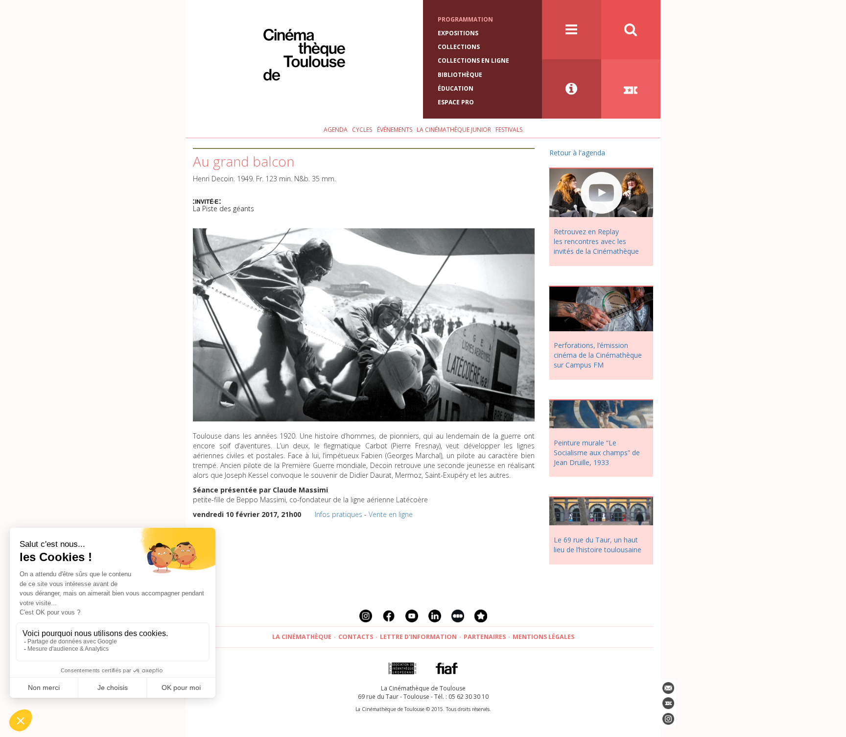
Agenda (336, 129)
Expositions (458, 33)
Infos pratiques (338, 514)
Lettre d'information (418, 637)
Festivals (508, 129)
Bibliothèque (460, 75)
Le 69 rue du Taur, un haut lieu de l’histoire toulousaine (597, 544)
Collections (459, 47)
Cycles (362, 129)
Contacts (355, 637)
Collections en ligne (473, 60)
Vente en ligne (391, 514)
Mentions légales (543, 637)
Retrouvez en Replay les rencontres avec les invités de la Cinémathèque (596, 241)
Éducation (455, 88)
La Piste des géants (223, 208)
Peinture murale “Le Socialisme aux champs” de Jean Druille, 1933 (597, 452)
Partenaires (485, 637)
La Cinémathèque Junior (454, 129)
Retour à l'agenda (577, 152)
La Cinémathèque (301, 637)
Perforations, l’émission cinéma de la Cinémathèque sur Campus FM (598, 355)
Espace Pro (456, 102)
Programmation (465, 19)
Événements (394, 129)
